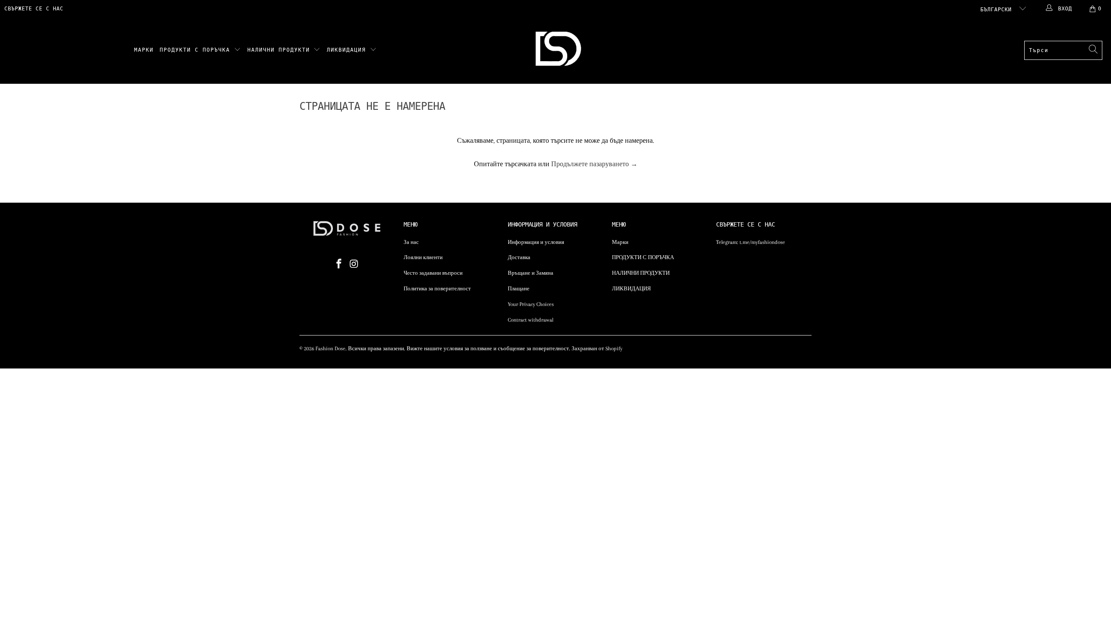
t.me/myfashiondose (762, 242)
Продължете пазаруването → (594, 164)
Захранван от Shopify (597, 348)
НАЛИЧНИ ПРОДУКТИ (280, 50)
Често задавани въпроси (433, 273)
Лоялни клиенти (423, 257)
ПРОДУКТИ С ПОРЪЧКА (197, 50)
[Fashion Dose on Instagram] (354, 264)
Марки (144, 50)
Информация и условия (536, 242)
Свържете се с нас (33, 9)
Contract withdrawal (530, 320)
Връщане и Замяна (530, 273)
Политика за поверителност (437, 289)
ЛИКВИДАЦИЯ (348, 50)
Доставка (519, 257)
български (997, 10)
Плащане (518, 289)
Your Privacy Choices (531, 304)
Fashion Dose (330, 348)
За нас (411, 242)
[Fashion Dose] (560, 50)
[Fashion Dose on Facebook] (339, 264)
